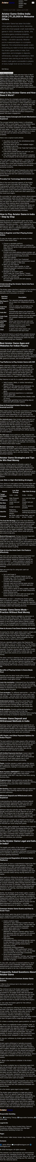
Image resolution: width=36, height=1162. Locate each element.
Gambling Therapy (10, 1117)
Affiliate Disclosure (14, 1128)
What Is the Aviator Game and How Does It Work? (17, 75)
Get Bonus (5, 69)
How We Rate (25, 1128)
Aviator (9, 351)
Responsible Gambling (25, 1117)
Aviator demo (7, 618)
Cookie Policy (21, 1126)
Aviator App (22, 3)
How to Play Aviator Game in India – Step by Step (17, 76)
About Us (3, 1126)
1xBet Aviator (12, 1082)
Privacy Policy (11, 1126)
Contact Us (19, 1130)
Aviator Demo (21, 6)
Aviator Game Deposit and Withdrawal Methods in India (16, 84)
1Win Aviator (12, 172)
